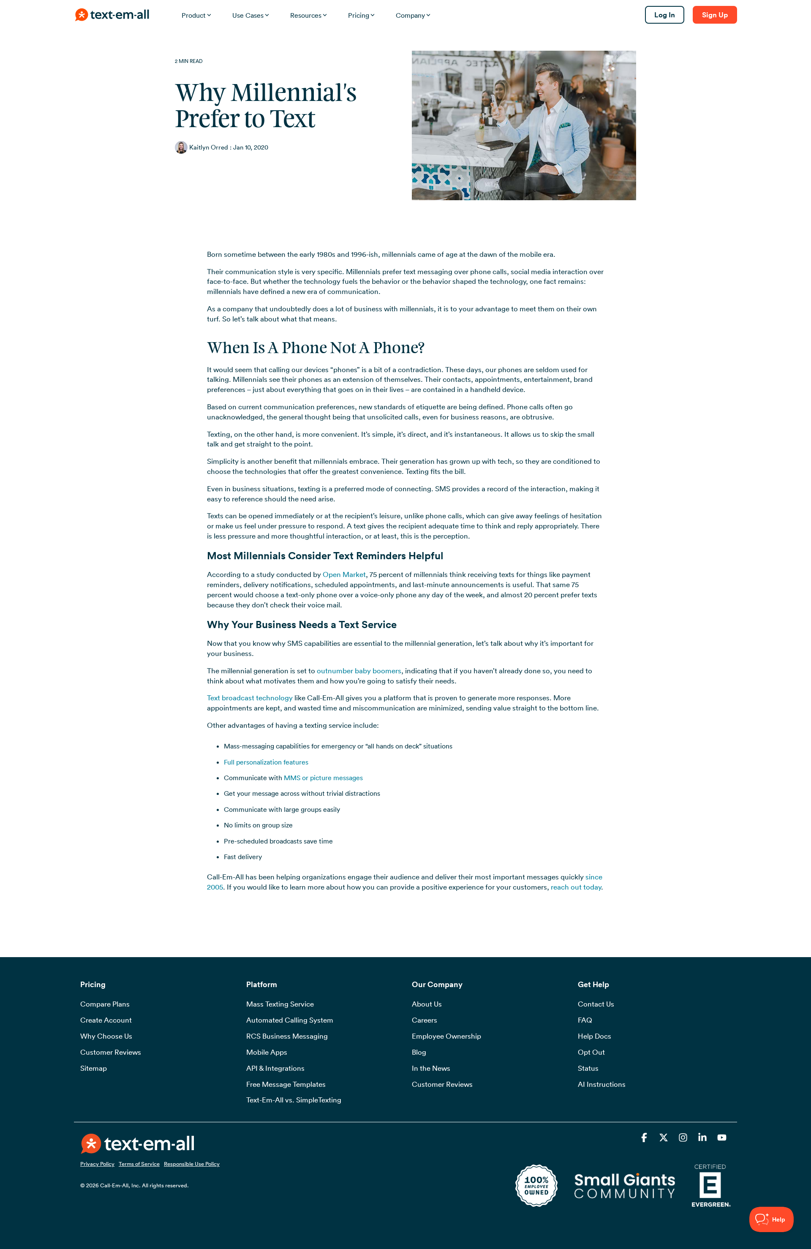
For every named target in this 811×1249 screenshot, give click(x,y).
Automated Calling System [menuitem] (289, 1020)
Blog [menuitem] (419, 1052)
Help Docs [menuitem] (594, 1036)
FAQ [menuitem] (585, 1020)
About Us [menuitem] (427, 1004)
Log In (664, 14)
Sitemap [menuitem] (93, 1068)
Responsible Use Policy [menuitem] (192, 1163)
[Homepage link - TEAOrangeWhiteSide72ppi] (137, 1149)
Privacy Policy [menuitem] (97, 1163)
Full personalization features (266, 762)
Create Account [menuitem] (106, 1020)
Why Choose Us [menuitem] (106, 1036)
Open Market (344, 574)
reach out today (576, 887)
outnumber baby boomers (359, 670)
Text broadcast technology (250, 697)
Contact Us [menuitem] (596, 1004)
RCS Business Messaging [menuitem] (287, 1036)
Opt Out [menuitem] (591, 1052)
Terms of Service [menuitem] (139, 1163)
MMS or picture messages (323, 777)
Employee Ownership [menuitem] (446, 1036)
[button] (645, 1138)
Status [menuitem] (588, 1068)
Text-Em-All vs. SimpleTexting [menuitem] (293, 1100)
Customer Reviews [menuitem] (110, 1052)
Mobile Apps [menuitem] (266, 1052)
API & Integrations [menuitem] (275, 1068)
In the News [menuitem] (431, 1068)
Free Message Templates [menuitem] (286, 1084)
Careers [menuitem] (424, 1020)
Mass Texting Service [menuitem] (280, 1004)
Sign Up (715, 14)
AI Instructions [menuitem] (602, 1084)
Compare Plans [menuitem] (105, 1004)
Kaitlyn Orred (209, 147)
